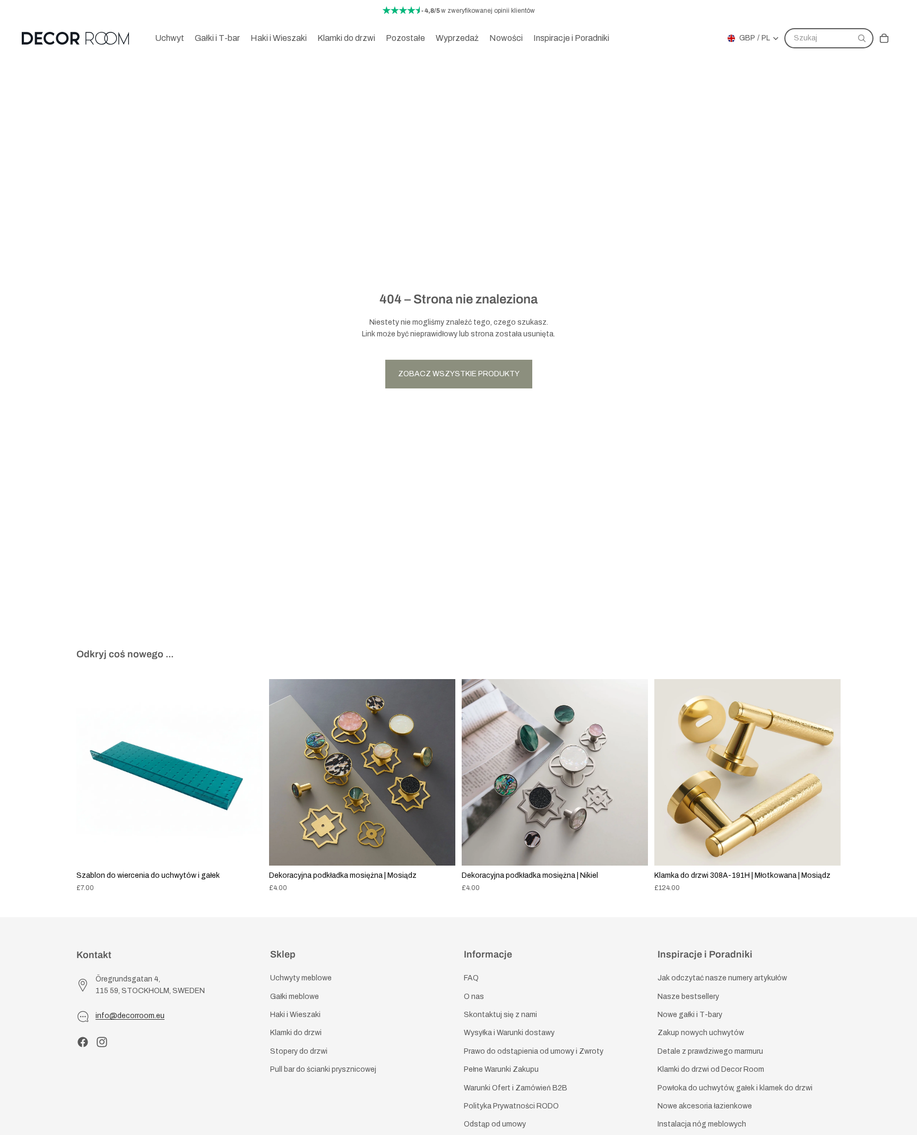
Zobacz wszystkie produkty (459, 374)
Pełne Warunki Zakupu (501, 1069)
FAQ (471, 978)
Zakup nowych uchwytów (701, 1033)
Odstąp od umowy (495, 1124)
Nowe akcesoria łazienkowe (705, 1106)
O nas (474, 997)
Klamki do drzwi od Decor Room (711, 1069)
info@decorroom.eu (130, 1016)
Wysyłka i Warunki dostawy (509, 1033)
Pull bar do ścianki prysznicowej (323, 1069)
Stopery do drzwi (298, 1051)
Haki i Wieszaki (295, 1015)
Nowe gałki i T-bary (690, 1015)
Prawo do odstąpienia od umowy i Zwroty (533, 1051)
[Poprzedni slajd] (92, 772)
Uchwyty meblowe (301, 978)
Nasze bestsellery (688, 997)
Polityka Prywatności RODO (511, 1106)
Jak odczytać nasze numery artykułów (722, 978)
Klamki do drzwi (296, 1033)
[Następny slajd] (247, 772)
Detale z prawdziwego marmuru (710, 1051)
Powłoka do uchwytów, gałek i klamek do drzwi (735, 1087)
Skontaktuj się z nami (500, 1015)
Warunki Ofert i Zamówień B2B (515, 1087)
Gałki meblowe (294, 997)
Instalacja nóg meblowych (702, 1124)
